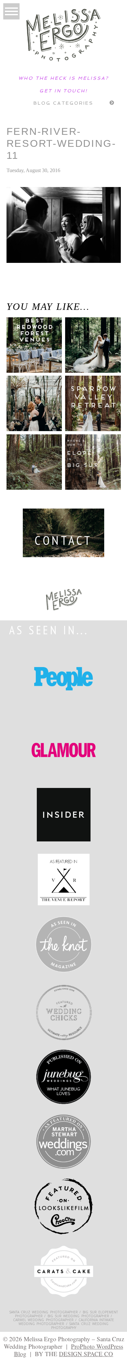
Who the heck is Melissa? (63, 78)
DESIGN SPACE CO (86, 1354)
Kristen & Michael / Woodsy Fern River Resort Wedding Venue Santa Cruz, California (30, 293)
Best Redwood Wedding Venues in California (28, 350)
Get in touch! (63, 90)
